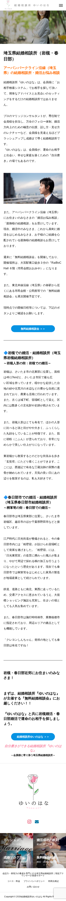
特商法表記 (53, 881)
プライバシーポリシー (34, 881)
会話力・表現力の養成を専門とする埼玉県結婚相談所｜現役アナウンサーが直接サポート (33, 874)
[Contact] (37, 821)
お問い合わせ (33, 887)
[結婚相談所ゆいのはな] (27, 5)
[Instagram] (29, 821)
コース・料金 (13, 881)
